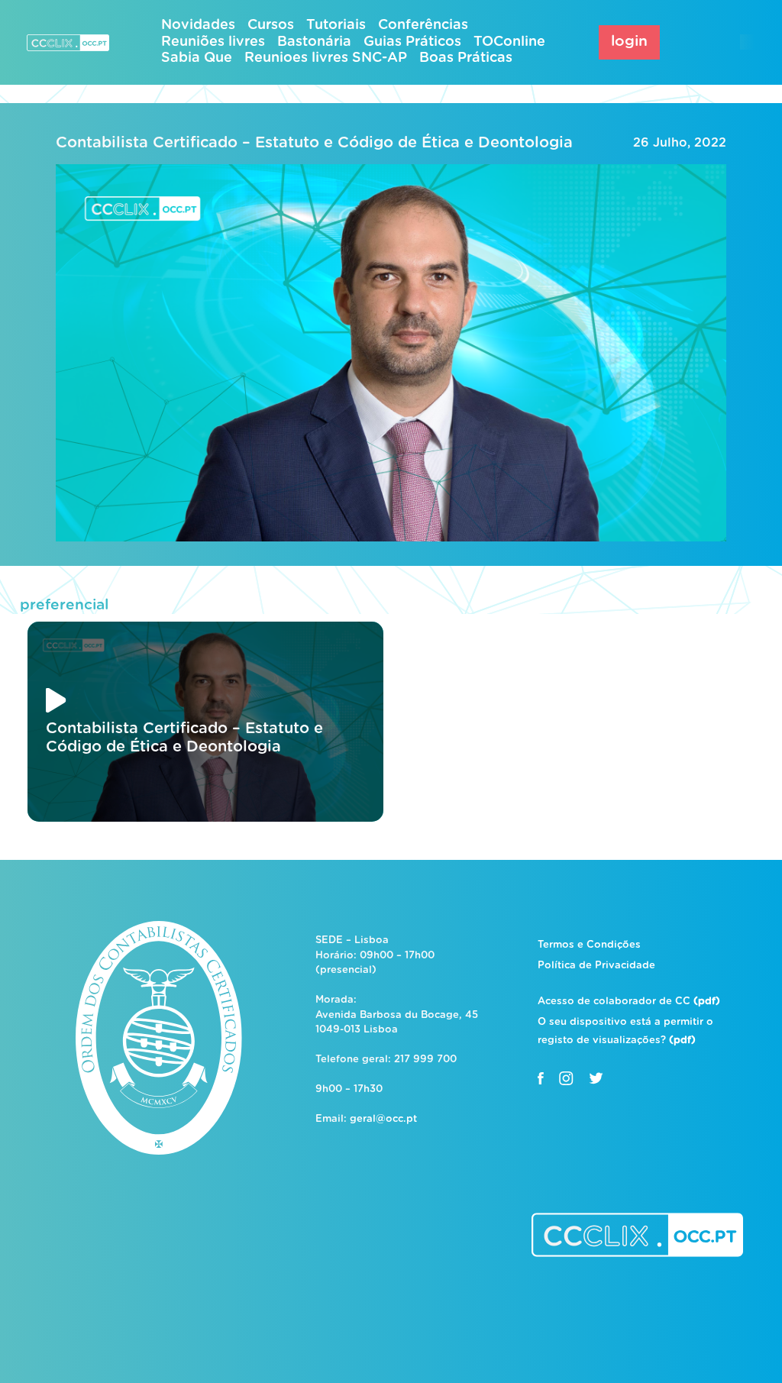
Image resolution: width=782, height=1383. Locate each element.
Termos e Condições (589, 945)
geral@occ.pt (383, 1119)
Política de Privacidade (596, 966)
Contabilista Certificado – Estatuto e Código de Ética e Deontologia (314, 142)
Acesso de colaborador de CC (629, 1002)
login (629, 41)
